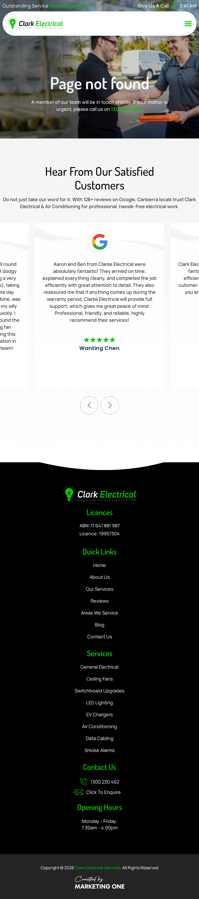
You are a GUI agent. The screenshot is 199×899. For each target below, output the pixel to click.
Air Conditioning (99, 726)
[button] (188, 23)
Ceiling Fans (100, 679)
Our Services (99, 589)
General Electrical (99, 667)
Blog (99, 625)
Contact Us (99, 637)
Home (99, 565)
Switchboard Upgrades (99, 691)
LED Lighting (99, 703)
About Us (100, 577)
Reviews (100, 601)
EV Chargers (99, 715)
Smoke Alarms (99, 750)
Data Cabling (99, 738)
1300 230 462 (126, 109)
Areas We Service (99, 613)
